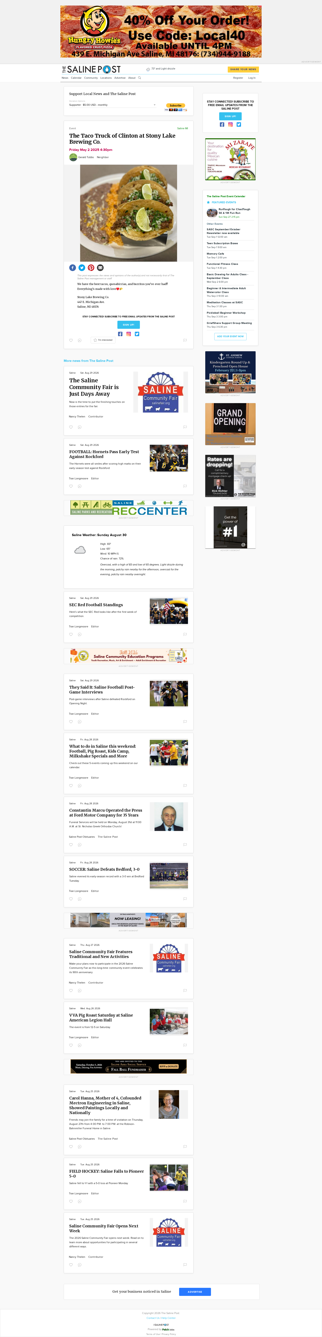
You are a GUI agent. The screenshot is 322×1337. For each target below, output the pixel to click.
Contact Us (153, 1318)
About (132, 78)
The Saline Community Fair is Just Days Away (94, 387)
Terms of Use (153, 1334)
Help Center (168, 1318)
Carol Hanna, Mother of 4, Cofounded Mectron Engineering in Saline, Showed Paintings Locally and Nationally (105, 1105)
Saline (72, 373)
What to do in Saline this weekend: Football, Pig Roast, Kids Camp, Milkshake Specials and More (102, 751)
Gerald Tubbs (86, 157)
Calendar (76, 78)
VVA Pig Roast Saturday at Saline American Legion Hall (101, 1017)
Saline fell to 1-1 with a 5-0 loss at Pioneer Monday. (98, 1183)
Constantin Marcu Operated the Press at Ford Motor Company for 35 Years (105, 813)
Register (238, 78)
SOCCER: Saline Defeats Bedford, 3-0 (104, 869)
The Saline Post (108, 837)
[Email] (100, 267)
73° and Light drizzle (163, 68)
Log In (252, 78)
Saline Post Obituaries (82, 837)
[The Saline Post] (91, 68)
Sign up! (128, 324)
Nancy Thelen (77, 416)
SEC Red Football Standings (96, 604)
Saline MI (182, 128)
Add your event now (230, 336)
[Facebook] (72, 267)
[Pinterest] (91, 267)
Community (91, 78)
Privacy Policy (169, 1334)
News (65, 78)
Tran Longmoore (79, 478)
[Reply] (80, 340)
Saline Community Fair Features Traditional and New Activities (100, 954)
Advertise (120, 78)
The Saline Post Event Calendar (226, 196)
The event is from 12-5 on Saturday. (90, 1027)
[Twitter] (81, 267)
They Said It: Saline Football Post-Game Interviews (102, 690)
